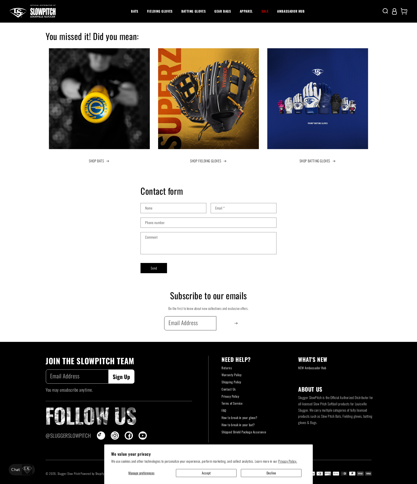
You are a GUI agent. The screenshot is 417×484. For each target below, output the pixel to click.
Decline (271, 473)
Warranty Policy (232, 374)
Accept (206, 473)
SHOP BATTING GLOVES (315, 160)
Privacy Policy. (287, 461)
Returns (227, 367)
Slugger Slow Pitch (69, 473)
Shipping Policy (231, 381)
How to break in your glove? (239, 417)
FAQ (224, 410)
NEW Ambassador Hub (312, 367)
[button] (134, 11)
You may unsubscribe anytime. (69, 389)
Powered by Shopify (92, 473)
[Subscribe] (236, 323)
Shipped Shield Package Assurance (244, 431)
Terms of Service (232, 403)
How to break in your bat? (238, 424)
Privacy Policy (230, 396)
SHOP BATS (96, 160)
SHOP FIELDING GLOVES (205, 160)
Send (154, 268)
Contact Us (229, 389)
